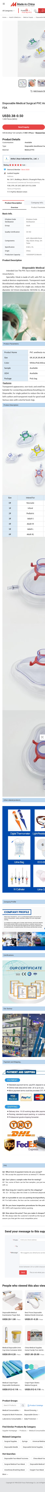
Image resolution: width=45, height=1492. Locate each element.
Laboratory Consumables (11, 1419)
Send (23, 1272)
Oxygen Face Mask (37, 1470)
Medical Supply (28, 17)
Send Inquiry (23, 127)
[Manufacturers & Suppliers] (22, 4)
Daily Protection (30, 1419)
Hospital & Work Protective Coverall (15, 1414)
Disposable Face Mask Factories (16, 1458)
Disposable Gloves (31, 1414)
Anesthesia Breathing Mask (14, 1470)
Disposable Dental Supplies (33, 1447)
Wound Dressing (30, 1410)
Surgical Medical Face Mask (14, 1464)
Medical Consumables (10, 1410)
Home (4, 17)
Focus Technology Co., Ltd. (30, 1483)
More (4, 1474)
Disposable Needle (11, 1447)
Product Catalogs (36, 1405)
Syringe (24, 1441)
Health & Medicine (15, 17)
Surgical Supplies (10, 1441)
